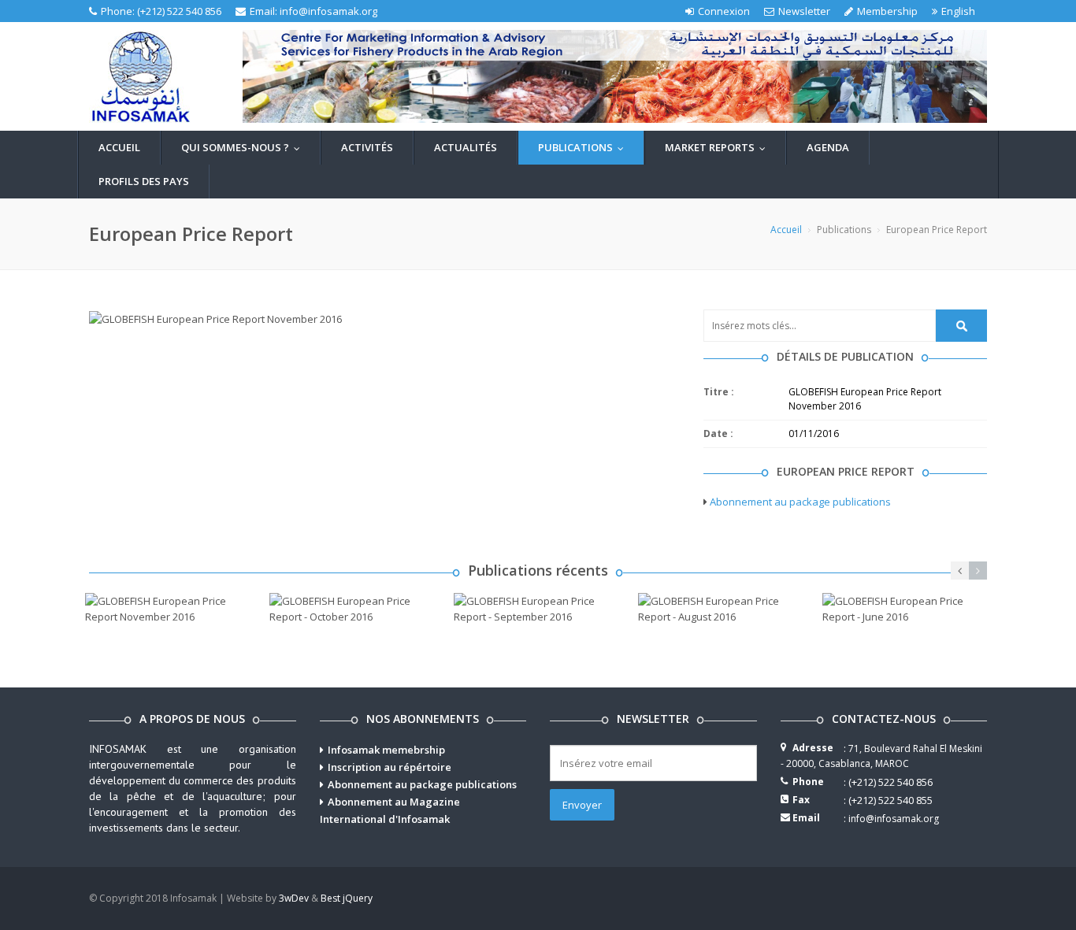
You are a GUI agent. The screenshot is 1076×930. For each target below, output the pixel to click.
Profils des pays (143, 181)
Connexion (724, 11)
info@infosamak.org (328, 11)
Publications (584, 147)
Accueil (119, 147)
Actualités (465, 147)
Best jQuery (347, 898)
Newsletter (804, 11)
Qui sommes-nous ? (244, 147)
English (958, 11)
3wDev (294, 898)
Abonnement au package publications (800, 502)
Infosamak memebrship (386, 750)
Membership (887, 11)
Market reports (719, 147)
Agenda (828, 147)
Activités (367, 147)
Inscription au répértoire (389, 767)
